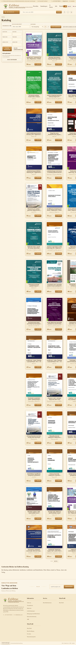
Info (56, 6)
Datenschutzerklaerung (31, 616)
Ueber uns (29, 602)
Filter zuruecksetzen (18, 48)
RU (70, 6)
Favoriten (29, 634)
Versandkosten (30, 605)
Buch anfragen (12, 59)
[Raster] (45, 26)
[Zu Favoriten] (33, 64)
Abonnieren (69, 586)
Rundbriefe (62, 6)
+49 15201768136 (56, 1)
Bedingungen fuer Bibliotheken (33, 613)
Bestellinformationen (47, 602)
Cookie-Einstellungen (6, 642)
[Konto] (64, 12)
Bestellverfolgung (30, 631)
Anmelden (72, 1)
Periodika (35, 6)
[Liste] (48, 26)
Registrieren (65, 1)
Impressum (29, 608)
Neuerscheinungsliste (31, 636)
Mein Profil (61, 602)
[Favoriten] (67, 12)
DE (66, 6)
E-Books (51, 6)
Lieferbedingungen (31, 611)
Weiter (55, 561)
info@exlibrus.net (18, 614)
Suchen (59, 12)
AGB (28, 619)
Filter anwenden (56, 26)
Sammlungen (43, 6)
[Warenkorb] (71, 12)
